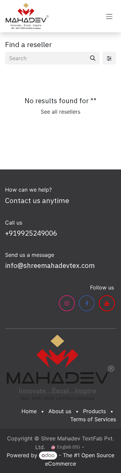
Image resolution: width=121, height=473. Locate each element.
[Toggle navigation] (109, 16)
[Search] (93, 58)
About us (59, 411)
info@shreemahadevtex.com (50, 265)
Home (29, 411)
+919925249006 (31, 233)
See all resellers (60, 111)
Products (94, 411)
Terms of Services (93, 419)
